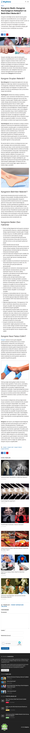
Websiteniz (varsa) (6, 635)
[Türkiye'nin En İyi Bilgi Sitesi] (6, 1)
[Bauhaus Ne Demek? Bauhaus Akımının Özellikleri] (3, 678)
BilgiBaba (27, 727)
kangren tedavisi (18, 447)
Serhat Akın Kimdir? (11, 681)
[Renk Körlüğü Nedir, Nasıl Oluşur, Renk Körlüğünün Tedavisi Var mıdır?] (3, 686)
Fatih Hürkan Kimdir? (11, 691)
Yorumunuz (4, 612)
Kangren (3, 340)
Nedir (7, 717)
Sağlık (2, 5)
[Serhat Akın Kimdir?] (3, 682)
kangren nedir (10, 447)
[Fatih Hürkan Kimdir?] (3, 691)
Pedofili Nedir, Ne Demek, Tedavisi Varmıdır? (12, 524)
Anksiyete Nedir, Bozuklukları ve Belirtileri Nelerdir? (14, 477)
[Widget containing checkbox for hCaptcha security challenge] (11, 643)
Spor (7, 702)
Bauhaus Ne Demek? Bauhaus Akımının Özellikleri (18, 677)
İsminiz (3, 630)
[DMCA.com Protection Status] (4, 727)
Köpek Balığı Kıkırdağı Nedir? (8, 501)
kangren (5, 447)
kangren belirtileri (5, 448)
